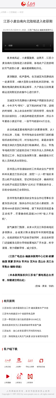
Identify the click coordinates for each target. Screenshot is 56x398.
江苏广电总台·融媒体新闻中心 (40, 30)
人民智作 (30, 383)
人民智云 (18, 383)
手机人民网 (30, 367)
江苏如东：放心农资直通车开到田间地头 (21, 331)
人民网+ (18, 367)
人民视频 (7, 383)
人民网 (3, 12)
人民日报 (7, 367)
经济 (22, 12)
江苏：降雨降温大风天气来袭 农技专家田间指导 (25, 336)
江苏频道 (13, 12)
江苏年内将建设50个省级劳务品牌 (18, 314)
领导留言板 (41, 367)
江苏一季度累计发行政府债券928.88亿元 (21, 319)
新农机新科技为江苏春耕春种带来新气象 (21, 325)
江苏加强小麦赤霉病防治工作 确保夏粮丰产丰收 (25, 308)
